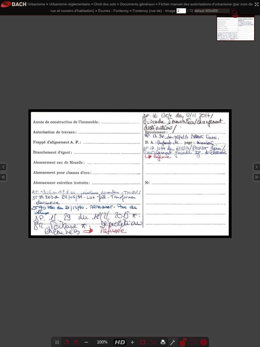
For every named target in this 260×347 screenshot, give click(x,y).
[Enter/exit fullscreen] (256, 4)
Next (256, 167)
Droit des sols (105, 4)
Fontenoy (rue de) (147, 11)
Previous (3, 167)
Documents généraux (137, 4)
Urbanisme (36, 4)
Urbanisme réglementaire (69, 4)
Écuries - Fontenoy (113, 11)
